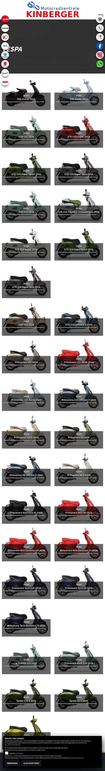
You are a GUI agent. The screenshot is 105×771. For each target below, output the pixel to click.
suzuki (5, 64)
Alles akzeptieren (31, 763)
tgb (5, 82)
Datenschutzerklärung (14, 745)
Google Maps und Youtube (16, 753)
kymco (5, 37)
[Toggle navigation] (101, 15)
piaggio (5, 55)
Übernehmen (12, 763)
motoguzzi (5, 46)
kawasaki (5, 28)
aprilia (5, 19)
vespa (5, 73)
